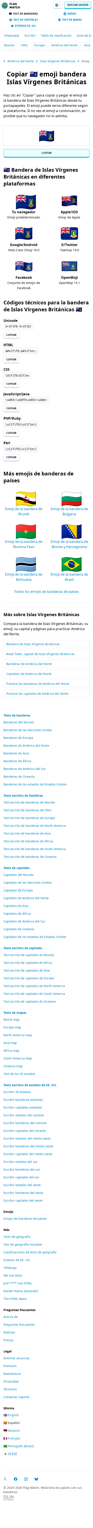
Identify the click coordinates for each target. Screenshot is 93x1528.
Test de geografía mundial (22, 1244)
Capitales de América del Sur (24, 921)
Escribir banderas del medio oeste (28, 1146)
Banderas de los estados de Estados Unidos (35, 784)
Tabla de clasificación (56, 35)
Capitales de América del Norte (28, 674)
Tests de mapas (14, 1013)
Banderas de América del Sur (24, 769)
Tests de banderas (16, 715)
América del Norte (64, 45)
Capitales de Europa (18, 890)
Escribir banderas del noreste (24, 1123)
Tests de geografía (16, 1237)
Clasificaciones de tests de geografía (29, 1252)
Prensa (8, 1340)
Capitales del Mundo (18, 875)
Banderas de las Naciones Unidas (27, 730)
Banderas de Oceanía (19, 776)
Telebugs (10, 1268)
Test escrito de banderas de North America (34, 826)
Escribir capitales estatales (22, 1107)
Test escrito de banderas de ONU (27, 810)
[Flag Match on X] (5, 1479)
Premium (10, 1366)
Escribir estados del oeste (22, 1185)
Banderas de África (17, 761)
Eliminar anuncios (16, 1358)
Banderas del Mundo (18, 722)
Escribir (30, 35)
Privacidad (11, 1381)
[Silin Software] (8, 1497)
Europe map (12, 1027)
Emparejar (11, 35)
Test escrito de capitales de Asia (26, 970)
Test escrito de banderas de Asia (27, 833)
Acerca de (10, 1317)
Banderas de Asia (16, 753)
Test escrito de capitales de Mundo (28, 955)
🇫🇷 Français (11, 1438)
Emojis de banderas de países (25, 1218)
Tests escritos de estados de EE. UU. (30, 1085)
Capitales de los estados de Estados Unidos (34, 937)
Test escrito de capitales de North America (34, 986)
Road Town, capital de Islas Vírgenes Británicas (40, 654)
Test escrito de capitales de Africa (27, 963)
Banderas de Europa (18, 738)
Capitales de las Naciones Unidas (27, 882)
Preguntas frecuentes (19, 1324)
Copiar (47, 153)
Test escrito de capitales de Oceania (29, 1001)
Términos (10, 1389)
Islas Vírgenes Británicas (57, 61)
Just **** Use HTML (17, 1283)
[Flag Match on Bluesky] (36, 1479)
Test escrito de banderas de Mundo (29, 802)
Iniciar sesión (77, 5)
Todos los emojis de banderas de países (46, 591)
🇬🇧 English (11, 1415)
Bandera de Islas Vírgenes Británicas (33, 644)
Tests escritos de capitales (22, 948)
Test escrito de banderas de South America (34, 849)
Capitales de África (17, 913)
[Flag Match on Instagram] (26, 1479)
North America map (17, 1035)
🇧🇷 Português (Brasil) (18, 1446)
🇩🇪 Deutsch (11, 1430)
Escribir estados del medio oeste (27, 1138)
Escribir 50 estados (17, 1092)
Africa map (11, 1050)
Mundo (9, 45)
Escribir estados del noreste (23, 1115)
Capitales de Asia (15, 906)
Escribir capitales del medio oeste (27, 1154)
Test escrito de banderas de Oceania (29, 857)
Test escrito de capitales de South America (34, 994)
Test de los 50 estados (19, 1074)
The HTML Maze (15, 1299)
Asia (87, 45)
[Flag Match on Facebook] (15, 1479)
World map (11, 1019)
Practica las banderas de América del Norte (37, 684)
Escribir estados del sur (20, 1162)
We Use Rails (12, 1275)
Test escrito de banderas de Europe (29, 818)
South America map (17, 1058)
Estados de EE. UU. (16, 1260)
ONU (24, 45)
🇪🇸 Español (11, 1423)
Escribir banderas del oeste (23, 1193)
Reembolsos (12, 1374)
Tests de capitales (16, 868)
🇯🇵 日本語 (10, 1454)
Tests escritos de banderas (23, 795)
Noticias (9, 1332)
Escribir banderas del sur (21, 1169)
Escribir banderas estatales (23, 1100)
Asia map (10, 1043)
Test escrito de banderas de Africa (28, 841)
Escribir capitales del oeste (22, 1200)
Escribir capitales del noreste (24, 1131)
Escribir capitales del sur (21, 1177)
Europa (39, 45)
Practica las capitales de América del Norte (37, 694)
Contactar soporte (16, 1397)
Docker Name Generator (20, 1291)
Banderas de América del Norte (29, 664)
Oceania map (13, 1066)
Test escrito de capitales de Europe (28, 978)
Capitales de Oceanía (18, 929)
